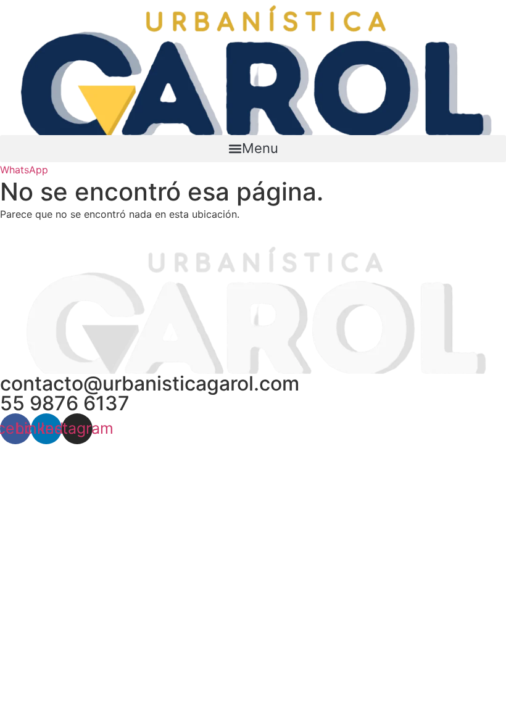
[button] (253, 148)
